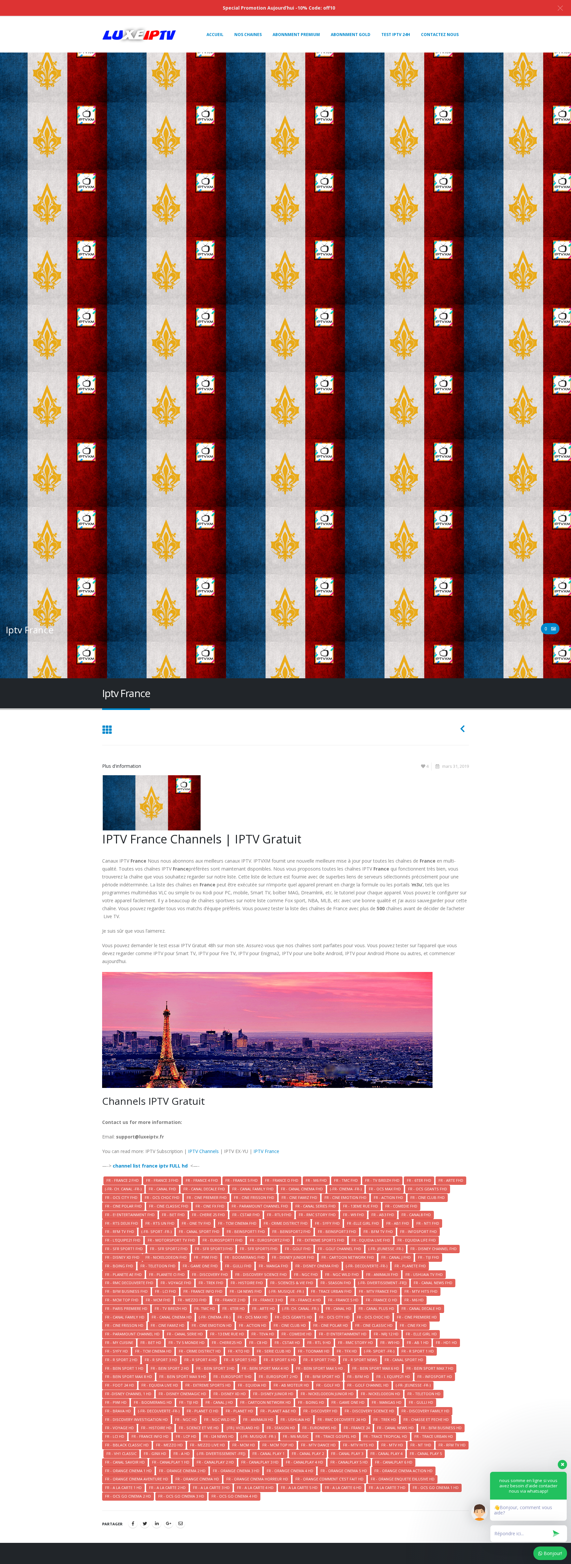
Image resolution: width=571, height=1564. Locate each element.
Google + (168, 1523)
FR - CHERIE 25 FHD (208, 1214)
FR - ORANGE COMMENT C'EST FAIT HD (329, 1478)
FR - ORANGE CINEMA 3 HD (236, 1470)
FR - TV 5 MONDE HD (187, 1342)
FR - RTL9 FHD (279, 1214)
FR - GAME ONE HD (347, 1402)
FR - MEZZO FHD (192, 1299)
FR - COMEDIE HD (297, 1333)
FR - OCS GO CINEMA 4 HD (234, 1496)
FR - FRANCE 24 (357, 1427)
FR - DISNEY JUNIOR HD (273, 1393)
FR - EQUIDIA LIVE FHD (371, 1240)
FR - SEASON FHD (336, 1282)
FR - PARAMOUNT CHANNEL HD (132, 1333)
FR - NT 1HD (420, 1444)
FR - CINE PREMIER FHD (207, 1197)
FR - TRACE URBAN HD (433, 1436)
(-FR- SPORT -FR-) (156, 1231)
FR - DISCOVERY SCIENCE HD (369, 1410)
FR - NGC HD (186, 1419)
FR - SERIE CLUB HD (274, 1351)
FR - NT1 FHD (427, 1223)
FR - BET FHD (173, 1214)
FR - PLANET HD (239, 1410)
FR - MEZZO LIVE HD (207, 1444)
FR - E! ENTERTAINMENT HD (342, 1333)
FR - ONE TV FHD (196, 1223)
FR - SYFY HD (116, 1351)
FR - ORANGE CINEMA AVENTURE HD (136, 1478)
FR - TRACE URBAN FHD (331, 1291)
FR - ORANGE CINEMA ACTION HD (403, 1470)
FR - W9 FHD (353, 1214)
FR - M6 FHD (316, 1180)
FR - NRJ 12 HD (386, 1333)
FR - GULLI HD (421, 1402)
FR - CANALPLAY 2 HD (215, 1462)
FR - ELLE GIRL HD (421, 1333)
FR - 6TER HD (233, 1308)
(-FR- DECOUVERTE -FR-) (366, 1265)
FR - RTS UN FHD (159, 1223)
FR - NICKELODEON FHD (166, 1257)
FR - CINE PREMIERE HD (417, 1317)
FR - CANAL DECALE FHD (204, 1188)
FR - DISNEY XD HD (229, 1393)
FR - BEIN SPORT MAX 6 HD (375, 1368)
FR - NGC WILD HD (220, 1419)
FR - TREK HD (384, 1419)
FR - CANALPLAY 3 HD (260, 1462)
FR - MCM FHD (158, 1299)
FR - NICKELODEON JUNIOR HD (327, 1393)
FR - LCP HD (186, 1436)
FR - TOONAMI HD (313, 1351)
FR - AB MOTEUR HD (291, 1385)
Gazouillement (144, 1523)
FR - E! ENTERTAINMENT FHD (130, 1214)
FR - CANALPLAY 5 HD (349, 1462)
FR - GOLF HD (328, 1385)
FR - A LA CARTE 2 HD (167, 1487)
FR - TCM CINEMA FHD (237, 1223)
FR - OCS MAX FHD (385, 1188)
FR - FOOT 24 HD (119, 1385)
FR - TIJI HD (188, 1402)
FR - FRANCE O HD (381, 1299)
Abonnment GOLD (350, 34)
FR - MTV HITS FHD (421, 1291)
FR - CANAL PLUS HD (376, 1308)
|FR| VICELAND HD (242, 1427)
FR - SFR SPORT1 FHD (124, 1248)
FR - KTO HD (238, 1351)
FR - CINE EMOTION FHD (345, 1197)
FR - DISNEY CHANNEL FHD (433, 1248)
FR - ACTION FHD (388, 1197)
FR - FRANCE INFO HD (150, 1436)
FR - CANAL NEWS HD (395, 1427)
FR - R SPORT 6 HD (280, 1359)
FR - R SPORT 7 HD (319, 1359)
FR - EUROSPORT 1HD (232, 1376)
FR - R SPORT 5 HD (240, 1359)
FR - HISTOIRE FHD (247, 1282)
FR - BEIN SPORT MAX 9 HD (182, 1376)
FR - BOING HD (311, 1402)
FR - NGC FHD (306, 1274)
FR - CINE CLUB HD (290, 1325)
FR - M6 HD (414, 1299)
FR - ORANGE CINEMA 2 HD (182, 1470)
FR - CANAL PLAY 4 (386, 1453)
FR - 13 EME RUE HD (227, 1333)
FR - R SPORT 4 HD (200, 1359)
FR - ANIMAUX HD (258, 1419)
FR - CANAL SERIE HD (185, 1333)
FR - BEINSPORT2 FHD (291, 1231)
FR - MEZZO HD (169, 1444)
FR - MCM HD (243, 1444)
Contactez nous (440, 34)
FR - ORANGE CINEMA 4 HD (290, 1470)
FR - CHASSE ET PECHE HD (426, 1419)
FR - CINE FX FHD (210, 1206)
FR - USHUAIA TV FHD (424, 1274)
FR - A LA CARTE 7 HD (387, 1487)
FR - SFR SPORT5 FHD (259, 1248)
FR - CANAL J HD (219, 1402)
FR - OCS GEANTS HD (293, 1317)
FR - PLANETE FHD (410, 1265)
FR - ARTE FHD (450, 1180)
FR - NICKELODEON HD (380, 1393)
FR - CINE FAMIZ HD (167, 1325)
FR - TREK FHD (211, 1282)
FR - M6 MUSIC (295, 1436)
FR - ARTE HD (263, 1308)
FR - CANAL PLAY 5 (426, 1453)
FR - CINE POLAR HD (330, 1325)
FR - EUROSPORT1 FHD (223, 1240)
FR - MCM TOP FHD (121, 1299)
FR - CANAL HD (338, 1308)
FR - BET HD (150, 1342)
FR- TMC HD (204, 1308)
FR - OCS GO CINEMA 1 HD (436, 1487)
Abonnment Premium (296, 34)
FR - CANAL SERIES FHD (315, 1206)
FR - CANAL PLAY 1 (268, 1453)
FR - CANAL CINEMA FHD (302, 1188)
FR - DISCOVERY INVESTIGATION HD (136, 1419)
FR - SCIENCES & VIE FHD (291, 1282)
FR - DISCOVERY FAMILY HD (425, 1410)
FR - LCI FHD (165, 1291)
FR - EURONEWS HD (319, 1427)
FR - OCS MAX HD (253, 1317)
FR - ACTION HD (252, 1325)
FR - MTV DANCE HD (318, 1444)
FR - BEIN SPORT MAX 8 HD (128, 1376)
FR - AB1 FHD (397, 1223)
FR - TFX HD (347, 1351)
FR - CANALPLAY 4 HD (304, 1462)
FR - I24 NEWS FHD (246, 1291)
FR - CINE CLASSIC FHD (168, 1206)
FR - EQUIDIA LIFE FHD (417, 1240)
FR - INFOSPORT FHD (418, 1231)
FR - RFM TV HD (452, 1444)
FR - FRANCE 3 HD (268, 1299)
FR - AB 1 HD (418, 1342)
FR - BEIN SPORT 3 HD (215, 1368)
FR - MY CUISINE (119, 1342)
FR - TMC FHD (346, 1180)
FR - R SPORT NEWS (360, 1359)
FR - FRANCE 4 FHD (202, 1180)
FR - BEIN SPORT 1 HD (124, 1368)
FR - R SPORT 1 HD (417, 1351)
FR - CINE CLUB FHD (427, 1197)
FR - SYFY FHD (327, 1223)
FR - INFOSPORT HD (434, 1376)
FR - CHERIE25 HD (227, 1342)
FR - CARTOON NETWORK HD (265, 1402)
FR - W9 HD (390, 1342)
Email (180, 1523)
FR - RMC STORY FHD (317, 1214)
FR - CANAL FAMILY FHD (253, 1188)
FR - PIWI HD (116, 1402)
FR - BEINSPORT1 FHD (246, 1231)
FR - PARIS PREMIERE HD (126, 1308)
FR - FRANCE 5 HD (343, 1299)
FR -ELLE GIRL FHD (363, 1223)
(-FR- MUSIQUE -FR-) (286, 1291)
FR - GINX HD (155, 1453)
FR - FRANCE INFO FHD (202, 1291)
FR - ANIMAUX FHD (382, 1274)
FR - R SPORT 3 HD (161, 1359)
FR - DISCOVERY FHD (210, 1274)
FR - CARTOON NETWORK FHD (348, 1257)
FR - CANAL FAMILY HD (124, 1317)
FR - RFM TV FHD (119, 1231)
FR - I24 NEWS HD (219, 1436)
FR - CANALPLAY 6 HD (393, 1462)
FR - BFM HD (358, 1376)
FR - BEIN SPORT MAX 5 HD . (320, 1368)
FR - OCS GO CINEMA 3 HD (181, 1496)
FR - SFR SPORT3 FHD (214, 1248)
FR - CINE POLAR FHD (123, 1206)
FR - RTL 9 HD (319, 1342)
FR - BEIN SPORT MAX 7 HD (429, 1368)
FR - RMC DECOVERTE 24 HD (342, 1419)
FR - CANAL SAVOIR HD (125, 1462)
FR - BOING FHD (119, 1265)
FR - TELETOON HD (423, 1393)
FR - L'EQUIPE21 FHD (122, 1240)
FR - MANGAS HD (386, 1402)
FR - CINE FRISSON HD (124, 1325)
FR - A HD (181, 1453)
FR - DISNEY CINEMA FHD (317, 1265)
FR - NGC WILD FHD (342, 1274)
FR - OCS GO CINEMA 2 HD (128, 1496)
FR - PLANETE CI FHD (167, 1274)
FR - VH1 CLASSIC (121, 1453)
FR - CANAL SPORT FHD (199, 1231)
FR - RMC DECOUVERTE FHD (129, 1282)
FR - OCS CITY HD (334, 1317)
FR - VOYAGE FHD (176, 1282)
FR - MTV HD (392, 1444)
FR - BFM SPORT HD (322, 1376)
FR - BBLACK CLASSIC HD (127, 1444)
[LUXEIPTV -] (139, 35)
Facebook (132, 1523)
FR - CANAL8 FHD (416, 1214)
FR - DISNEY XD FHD (122, 1257)
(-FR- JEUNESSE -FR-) (385, 1248)
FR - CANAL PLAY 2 (308, 1453)
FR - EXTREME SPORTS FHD (320, 1240)
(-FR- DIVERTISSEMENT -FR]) (382, 1282)
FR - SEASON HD (281, 1427)
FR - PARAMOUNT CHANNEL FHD (260, 1206)
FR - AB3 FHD (382, 1214)
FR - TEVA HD (262, 1333)
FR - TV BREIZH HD (171, 1308)
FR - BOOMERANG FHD (245, 1257)
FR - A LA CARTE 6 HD (343, 1487)
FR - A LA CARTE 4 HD (255, 1487)
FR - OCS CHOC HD (373, 1317)
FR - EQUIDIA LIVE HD (159, 1385)
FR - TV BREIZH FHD (382, 1180)
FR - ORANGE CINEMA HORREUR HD (257, 1478)
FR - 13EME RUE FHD (360, 1206)
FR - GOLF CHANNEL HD (368, 1385)
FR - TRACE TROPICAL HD (385, 1436)
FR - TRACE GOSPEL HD (336, 1436)
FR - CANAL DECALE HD (421, 1308)
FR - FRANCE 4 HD (305, 1299)
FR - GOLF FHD (298, 1248)
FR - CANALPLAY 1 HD (170, 1462)
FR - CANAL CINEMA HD (172, 1317)
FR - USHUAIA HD (295, 1419)
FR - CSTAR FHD (246, 1214)
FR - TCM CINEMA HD (153, 1351)
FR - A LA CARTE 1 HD (123, 1487)
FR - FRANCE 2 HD (230, 1299)
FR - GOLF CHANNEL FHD (339, 1248)
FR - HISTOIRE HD (156, 1427)
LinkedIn (156, 1523)
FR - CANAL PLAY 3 (347, 1453)
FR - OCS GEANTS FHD (427, 1188)
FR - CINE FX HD (413, 1325)
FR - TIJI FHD (428, 1257)
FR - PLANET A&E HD (278, 1410)
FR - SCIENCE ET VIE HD (199, 1427)
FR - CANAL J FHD (396, 1257)
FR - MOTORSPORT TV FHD (171, 1240)
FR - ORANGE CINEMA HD (197, 1478)
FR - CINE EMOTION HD (212, 1325)
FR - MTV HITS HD (358, 1444)
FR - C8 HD (258, 1342)
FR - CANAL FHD (162, 1188)
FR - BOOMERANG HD (153, 1402)
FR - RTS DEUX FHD (121, 1223)
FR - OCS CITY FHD (121, 1197)
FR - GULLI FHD (238, 1265)
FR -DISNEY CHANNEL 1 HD (128, 1393)
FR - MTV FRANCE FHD (378, 1291)
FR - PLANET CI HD (202, 1410)
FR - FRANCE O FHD (281, 1180)
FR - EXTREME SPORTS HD (208, 1385)
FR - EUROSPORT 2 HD (278, 1376)
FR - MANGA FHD (273, 1265)
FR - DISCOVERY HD (320, 1410)
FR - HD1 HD (446, 1342)
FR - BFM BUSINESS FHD (126, 1291)
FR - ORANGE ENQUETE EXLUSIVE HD (403, 1478)
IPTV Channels (203, 1151)
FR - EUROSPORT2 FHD (270, 1240)
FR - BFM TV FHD (378, 1231)
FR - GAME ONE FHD (200, 1265)
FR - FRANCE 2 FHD (122, 1180)
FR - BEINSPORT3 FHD (337, 1231)
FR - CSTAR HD (287, 1342)
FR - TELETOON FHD (157, 1265)
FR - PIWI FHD (205, 1257)
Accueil (215, 34)
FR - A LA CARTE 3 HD (211, 1487)
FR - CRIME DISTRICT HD (200, 1351)
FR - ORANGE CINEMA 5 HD (344, 1470)
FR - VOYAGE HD (119, 1427)
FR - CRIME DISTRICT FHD (286, 1223)
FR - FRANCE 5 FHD (241, 1180)
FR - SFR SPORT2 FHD (169, 1248)
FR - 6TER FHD (419, 1180)
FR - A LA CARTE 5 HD (299, 1487)
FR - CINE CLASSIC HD (374, 1325)
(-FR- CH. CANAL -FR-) (123, 1188)
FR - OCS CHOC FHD (162, 1197)
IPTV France (266, 1151)
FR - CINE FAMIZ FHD (299, 1197)
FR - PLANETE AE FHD (123, 1274)
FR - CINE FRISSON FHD (254, 1197)
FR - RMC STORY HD (355, 1342)
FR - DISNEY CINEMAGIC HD (182, 1393)
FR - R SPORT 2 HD (121, 1359)
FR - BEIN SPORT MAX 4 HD (265, 1368)
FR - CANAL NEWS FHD (433, 1282)
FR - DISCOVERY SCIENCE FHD (261, 1274)
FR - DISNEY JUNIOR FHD (293, 1257)
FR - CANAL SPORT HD (404, 1359)
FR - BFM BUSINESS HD (441, 1427)
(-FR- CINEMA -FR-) (346, 1188)
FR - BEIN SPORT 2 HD (170, 1368)
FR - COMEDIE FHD (401, 1206)
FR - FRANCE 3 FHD (162, 1180)
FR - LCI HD (114, 1436)
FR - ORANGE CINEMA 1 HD (128, 1470)
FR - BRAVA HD (118, 1410)
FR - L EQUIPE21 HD (393, 1376)
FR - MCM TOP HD (278, 1444)
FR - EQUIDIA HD (252, 1385)
